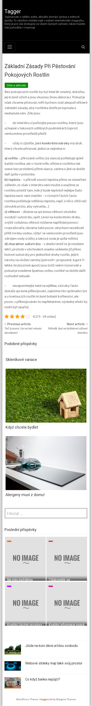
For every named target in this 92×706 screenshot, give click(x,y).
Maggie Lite (46, 699)
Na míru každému (20, 580)
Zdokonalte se (59, 580)
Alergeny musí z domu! (25, 494)
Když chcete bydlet (22, 427)
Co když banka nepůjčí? (42, 679)
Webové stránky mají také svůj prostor (53, 663)
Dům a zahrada (16, 85)
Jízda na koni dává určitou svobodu (51, 646)
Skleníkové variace (21, 359)
